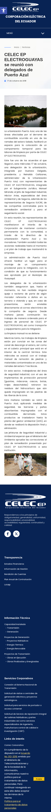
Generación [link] (12, 631)
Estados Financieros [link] (14, 564)
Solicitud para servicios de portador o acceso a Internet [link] (23, 707)
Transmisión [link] (13, 628)
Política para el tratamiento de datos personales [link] (15, 805)
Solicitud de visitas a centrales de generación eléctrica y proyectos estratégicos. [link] (20, 697)
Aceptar (39, 779)
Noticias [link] (26, 47)
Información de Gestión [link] (16, 569)
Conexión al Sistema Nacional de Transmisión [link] (20, 686)
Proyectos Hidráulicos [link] (17, 641)
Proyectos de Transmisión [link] (17, 654)
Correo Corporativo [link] (14, 745)
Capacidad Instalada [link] (15, 624)
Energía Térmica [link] (15, 644)
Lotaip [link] (7, 584)
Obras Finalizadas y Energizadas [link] (23, 661)
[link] (3, 10)
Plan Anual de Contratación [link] (18, 579)
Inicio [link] (16, 47)
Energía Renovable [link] (16, 648)
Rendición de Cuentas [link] (15, 574)
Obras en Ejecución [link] (16, 657)
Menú (10, 33)
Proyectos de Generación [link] (16, 637)
